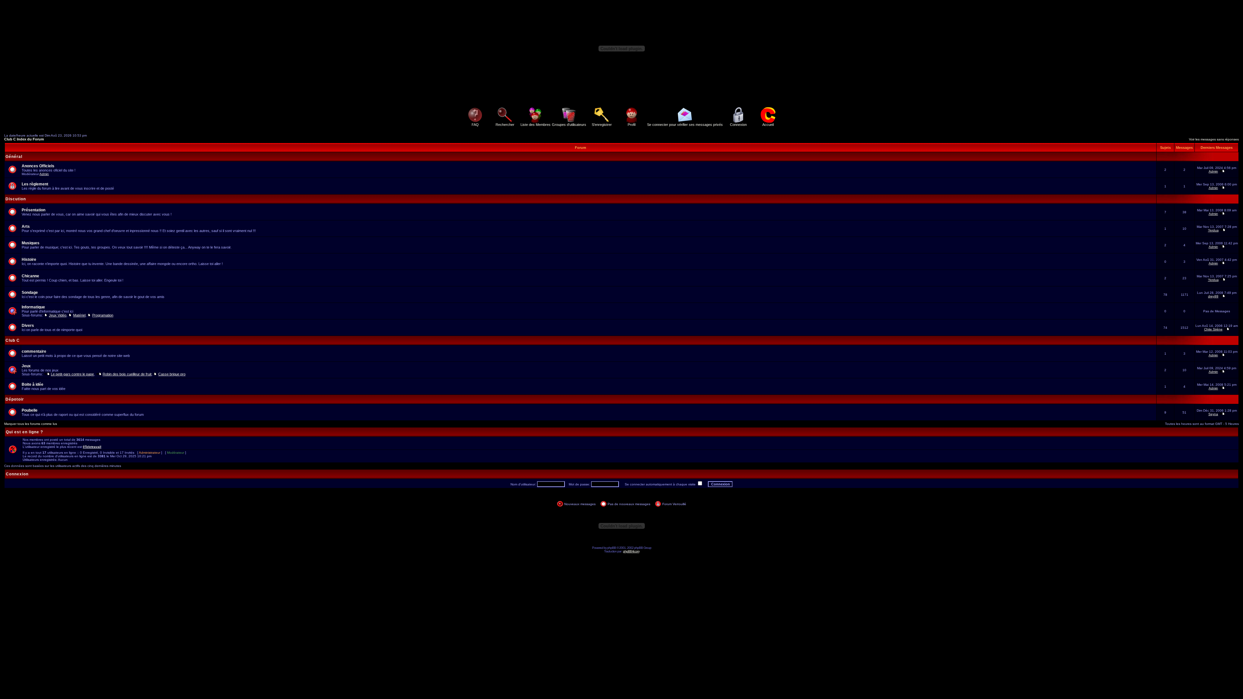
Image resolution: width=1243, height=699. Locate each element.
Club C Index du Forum (24, 139)
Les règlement (35, 184)
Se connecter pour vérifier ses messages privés (685, 125)
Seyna (1213, 414)
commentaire (34, 351)
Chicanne (30, 276)
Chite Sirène (1213, 329)
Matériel (79, 315)
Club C (13, 340)
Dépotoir (15, 399)
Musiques (30, 243)
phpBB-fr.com (631, 551)
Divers (28, 325)
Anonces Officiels (38, 166)
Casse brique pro (171, 374)
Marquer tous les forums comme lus (30, 424)
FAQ (475, 125)
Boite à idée (32, 384)
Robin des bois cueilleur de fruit (127, 374)
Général (14, 156)
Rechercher (505, 125)
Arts (26, 226)
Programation (102, 315)
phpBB (611, 547)
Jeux (26, 366)
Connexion (738, 125)
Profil (631, 125)
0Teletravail (92, 447)
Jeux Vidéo (57, 315)
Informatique (33, 307)
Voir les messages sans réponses (1214, 139)
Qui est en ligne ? (24, 432)
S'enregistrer (602, 125)
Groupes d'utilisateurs (569, 125)
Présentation (33, 210)
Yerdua (1213, 230)
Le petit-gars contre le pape (72, 374)
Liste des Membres (536, 125)
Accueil (768, 125)
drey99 (1213, 296)
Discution (16, 199)
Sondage (30, 292)
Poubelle (30, 410)
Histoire (29, 259)
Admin (44, 174)
